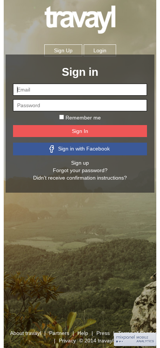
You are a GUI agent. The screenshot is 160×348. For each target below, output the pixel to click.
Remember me (83, 118)
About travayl (25, 333)
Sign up (80, 163)
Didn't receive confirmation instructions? (80, 178)
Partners (59, 333)
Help (82, 333)
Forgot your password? (80, 170)
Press (103, 333)
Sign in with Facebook (83, 149)
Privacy (68, 341)
